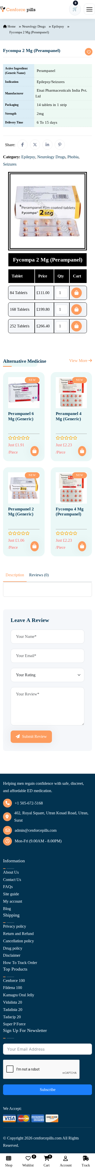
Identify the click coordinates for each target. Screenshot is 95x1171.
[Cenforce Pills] (17, 9)
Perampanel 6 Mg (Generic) (21, 416)
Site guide (11, 894)
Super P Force (14, 1024)
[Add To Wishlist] (88, 52)
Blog (7, 908)
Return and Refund (18, 933)
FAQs (8, 886)
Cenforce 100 (14, 980)
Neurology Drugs (34, 26)
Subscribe (47, 1089)
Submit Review (34, 736)
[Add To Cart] (34, 451)
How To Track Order (20, 962)
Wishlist (28, 1161)
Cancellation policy (18, 941)
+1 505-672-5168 (29, 803)
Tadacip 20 (12, 1017)
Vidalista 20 (12, 1002)
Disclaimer (11, 955)
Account (66, 1165)
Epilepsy (58, 26)
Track (86, 1165)
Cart (47, 1161)
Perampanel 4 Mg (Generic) (69, 416)
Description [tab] (15, 575)
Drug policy (12, 948)
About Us (11, 872)
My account (12, 901)
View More (78, 360)
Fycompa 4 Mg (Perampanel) (70, 511)
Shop (8, 1165)
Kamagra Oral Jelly (18, 995)
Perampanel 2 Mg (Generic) (21, 511)
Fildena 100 (12, 987)
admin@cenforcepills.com (35, 830)
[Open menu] (89, 9)
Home (11, 26)
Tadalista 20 (12, 1009)
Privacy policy (14, 926)
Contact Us (12, 879)
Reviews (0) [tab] (39, 575)
